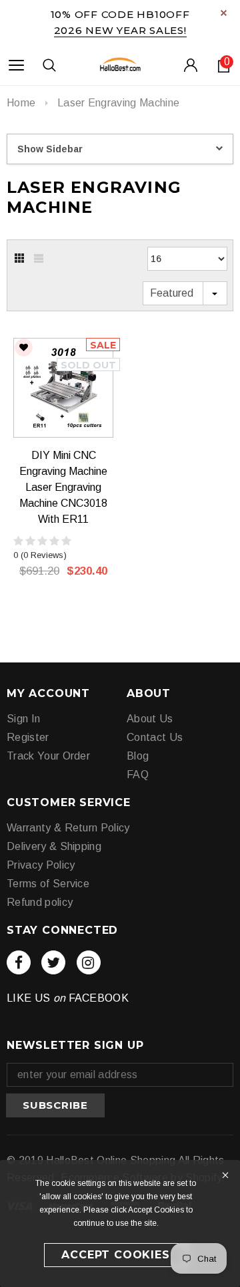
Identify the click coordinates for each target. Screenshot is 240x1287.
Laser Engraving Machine (118, 102)
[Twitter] (53, 962)
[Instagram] (89, 962)
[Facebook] (19, 962)
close (224, 13)
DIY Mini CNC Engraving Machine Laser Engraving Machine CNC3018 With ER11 (63, 487)
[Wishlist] (24, 348)
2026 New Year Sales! (120, 30)
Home (21, 102)
